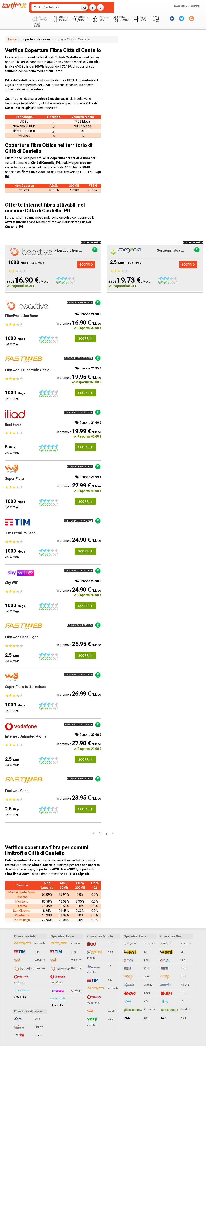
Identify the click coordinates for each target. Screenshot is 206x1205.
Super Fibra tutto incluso (25, 687)
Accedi (180, 6)
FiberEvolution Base (21, 316)
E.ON (147, 992)
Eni (146, 951)
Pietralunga (22, 920)
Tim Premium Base (20, 533)
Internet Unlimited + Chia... (27, 736)
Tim (36, 951)
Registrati (193, 6)
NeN (146, 1017)
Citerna (22, 906)
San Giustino (21, 911)
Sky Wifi (11, 583)
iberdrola (149, 1009)
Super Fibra (14, 478)
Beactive (39, 968)
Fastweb (39, 943)
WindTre (39, 959)
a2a (146, 1001)
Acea (147, 976)
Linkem (38, 1026)
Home (12, 39)
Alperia (148, 984)
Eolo (37, 1018)
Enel (146, 959)
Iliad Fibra (13, 424)
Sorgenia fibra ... (170, 250)
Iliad (110, 943)
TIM (109, 980)
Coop (147, 968)
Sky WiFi (76, 990)
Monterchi (21, 915)
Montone (21, 901)
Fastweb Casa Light (21, 637)
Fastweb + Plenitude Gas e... (28, 370)
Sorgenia (149, 943)
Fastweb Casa (17, 791)
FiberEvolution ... (68, 250)
